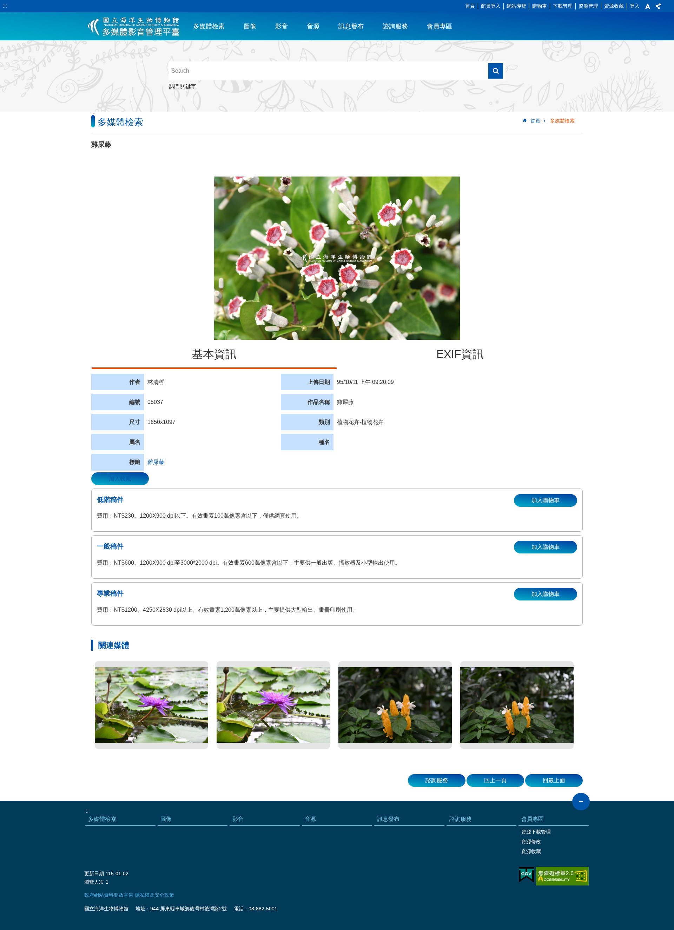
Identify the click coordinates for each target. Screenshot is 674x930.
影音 (281, 26)
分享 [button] (658, 6)
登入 (635, 6)
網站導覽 (516, 6)
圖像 (250, 26)
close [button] (581, 801)
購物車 (539, 6)
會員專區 (439, 26)
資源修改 (531, 841)
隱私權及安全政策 (154, 895)
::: (5, 6)
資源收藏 (614, 6)
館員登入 (491, 6)
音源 (313, 26)
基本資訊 (214, 354)
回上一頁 (495, 780)
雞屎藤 (155, 462)
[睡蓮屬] (151, 705)
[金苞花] (395, 705)
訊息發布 (351, 26)
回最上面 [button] (554, 780)
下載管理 (563, 6)
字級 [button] (647, 6)
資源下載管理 (536, 832)
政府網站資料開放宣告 (108, 895)
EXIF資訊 (460, 354)
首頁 (470, 6)
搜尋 (495, 71)
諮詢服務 (395, 26)
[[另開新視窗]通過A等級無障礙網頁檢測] (562, 876)
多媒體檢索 (209, 26)
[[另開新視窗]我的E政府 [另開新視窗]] (526, 875)
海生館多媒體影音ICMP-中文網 (134, 26)
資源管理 (588, 6)
